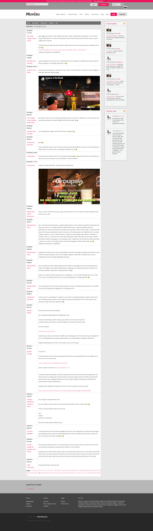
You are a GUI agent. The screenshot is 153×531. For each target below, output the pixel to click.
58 (52, 473)
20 (59, 470)
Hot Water (109, 51)
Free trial (122, 14)
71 (76, 473)
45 (29, 473)
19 (57, 470)
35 (85, 470)
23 (64, 470)
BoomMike (117, 33)
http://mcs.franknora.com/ (62, 368)
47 (32, 473)
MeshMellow (30, 501)
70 (74, 473)
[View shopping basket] (125, 7)
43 (99, 470)
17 (53, 470)
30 (76, 470)
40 (94, 470)
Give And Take (110, 96)
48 (34, 473)
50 (38, 473)
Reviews (45, 506)
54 (45, 473)
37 (89, 470)
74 (81, 473)
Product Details (72, 14)
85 (27, 475)
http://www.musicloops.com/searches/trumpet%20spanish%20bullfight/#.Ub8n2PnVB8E (65, 391)
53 (43, 473)
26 (69, 470)
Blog (102, 14)
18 (55, 470)
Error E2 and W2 (111, 64)
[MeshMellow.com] (42, 517)
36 (87, 470)
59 (54, 473)
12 (44, 470)
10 (41, 470)
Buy (114, 14)
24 (66, 470)
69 (72, 473)
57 (50, 473)
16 (51, 470)
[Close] (105, 1)
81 (94, 473)
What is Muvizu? (61, 14)
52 (41, 473)
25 (67, 470)
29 (74, 470)
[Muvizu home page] (33, 13)
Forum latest (111, 24)
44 (27, 473)
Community (94, 14)
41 (96, 470)
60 (56, 473)
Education (29, 506)
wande (121, 130)
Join (104, 4)
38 (90, 470)
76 (85, 473)
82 (96, 473)
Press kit (45, 501)
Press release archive (49, 504)
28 (73, 470)
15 (50, 470)
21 (60, 470)
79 (90, 473)
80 (92, 473)
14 (48, 470)
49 (36, 473)
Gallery (87, 14)
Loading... (30, 489)
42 (98, 470)
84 (99, 473)
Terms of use (65, 504)
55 (47, 473)
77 (87, 473)
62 (59, 473)
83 (97, 473)
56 (49, 473)
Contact (28, 504)
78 (88, 473)
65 (65, 473)
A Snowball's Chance (112, 81)
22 (62, 470)
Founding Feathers (112, 36)
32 (80, 470)
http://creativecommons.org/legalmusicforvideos (53, 363)
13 (46, 470)
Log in (93, 4)
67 (69, 473)
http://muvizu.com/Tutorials (47, 331)
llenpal (116, 94)
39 (92, 470)
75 (83, 473)
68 (70, 473)
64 (63, 473)
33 (82, 470)
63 (61, 473)
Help (107, 14)
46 (31, 473)
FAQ (57, 23)
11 (43, 470)
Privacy (63, 501)
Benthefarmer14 (119, 62)
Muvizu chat (111, 111)
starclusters (122, 116)
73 (79, 473)
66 (67, 473)
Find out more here (98, 1)
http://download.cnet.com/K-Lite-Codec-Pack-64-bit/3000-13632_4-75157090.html (63, 50)
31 (78, 470)
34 (83, 470)
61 (58, 473)
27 (71, 470)
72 (78, 473)
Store (81, 14)
